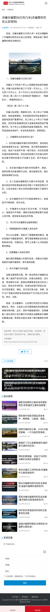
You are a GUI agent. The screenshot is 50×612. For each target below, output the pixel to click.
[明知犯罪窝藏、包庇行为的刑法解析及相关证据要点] (9, 459)
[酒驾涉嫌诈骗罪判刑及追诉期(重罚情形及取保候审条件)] (9, 500)
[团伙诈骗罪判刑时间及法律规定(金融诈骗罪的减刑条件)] (9, 486)
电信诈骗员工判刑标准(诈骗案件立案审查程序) (33, 471)
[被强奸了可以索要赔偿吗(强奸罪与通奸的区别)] (9, 446)
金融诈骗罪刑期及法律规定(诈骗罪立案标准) (33, 525)
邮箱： (8, 565)
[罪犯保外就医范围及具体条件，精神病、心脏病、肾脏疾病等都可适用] (9, 419)
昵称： (8, 558)
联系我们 (25, 597)
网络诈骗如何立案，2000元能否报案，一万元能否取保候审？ (33, 431)
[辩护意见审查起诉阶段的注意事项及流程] (9, 513)
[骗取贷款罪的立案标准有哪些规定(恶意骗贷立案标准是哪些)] (9, 405)
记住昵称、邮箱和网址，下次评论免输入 (21, 576)
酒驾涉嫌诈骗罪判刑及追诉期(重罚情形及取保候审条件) (32, 498)
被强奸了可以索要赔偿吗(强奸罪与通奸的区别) (33, 444)
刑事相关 (31, 28)
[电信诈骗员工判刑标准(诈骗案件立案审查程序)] (9, 473)
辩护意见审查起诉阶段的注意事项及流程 (32, 512)
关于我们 (15, 597)
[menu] (46, 3)
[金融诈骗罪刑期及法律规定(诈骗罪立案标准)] (9, 527)
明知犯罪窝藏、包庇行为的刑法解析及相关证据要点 (32, 458)
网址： (8, 571)
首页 (3, 10)
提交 (25, 583)
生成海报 (9, 361)
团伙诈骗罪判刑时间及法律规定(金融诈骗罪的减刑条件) (32, 484)
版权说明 (35, 597)
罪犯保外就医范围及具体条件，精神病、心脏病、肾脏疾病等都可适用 (32, 417)
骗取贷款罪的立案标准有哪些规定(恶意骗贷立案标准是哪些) (32, 404)
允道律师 (5, 28)
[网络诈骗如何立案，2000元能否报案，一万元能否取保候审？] (9, 432)
